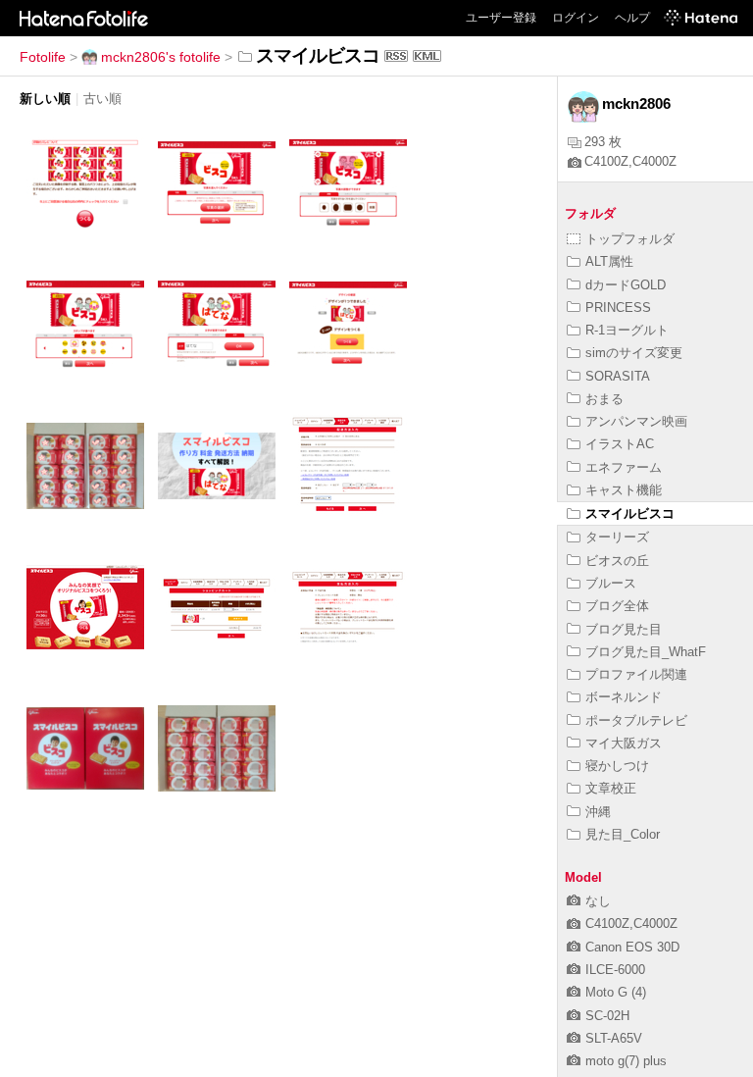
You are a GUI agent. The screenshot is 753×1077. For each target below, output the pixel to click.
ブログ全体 (617, 605)
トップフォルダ (630, 238)
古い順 (102, 98)
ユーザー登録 (501, 18)
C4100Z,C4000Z (630, 161)
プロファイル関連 (636, 674)
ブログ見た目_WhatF (645, 651)
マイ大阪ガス (623, 743)
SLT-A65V (613, 1038)
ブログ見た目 (623, 629)
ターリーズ (617, 537)
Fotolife (43, 57)
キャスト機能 (623, 490)
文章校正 (610, 788)
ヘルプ (632, 18)
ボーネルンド (623, 697)
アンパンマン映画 (636, 421)
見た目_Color (622, 834)
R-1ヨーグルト (627, 330)
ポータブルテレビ (636, 720)
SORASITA (617, 376)
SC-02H (607, 1015)
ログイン (575, 18)
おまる (604, 398)
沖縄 (598, 811)
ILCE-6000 (615, 969)
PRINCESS (618, 307)
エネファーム (623, 467)
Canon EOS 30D (632, 947)
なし (598, 901)
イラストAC (619, 443)
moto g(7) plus (626, 1060)
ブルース (610, 583)
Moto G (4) (615, 992)
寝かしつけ (617, 765)
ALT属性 (609, 261)
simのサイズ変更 (633, 352)
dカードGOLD (625, 285)
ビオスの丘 (617, 560)
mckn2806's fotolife (161, 57)
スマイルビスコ (630, 513)
